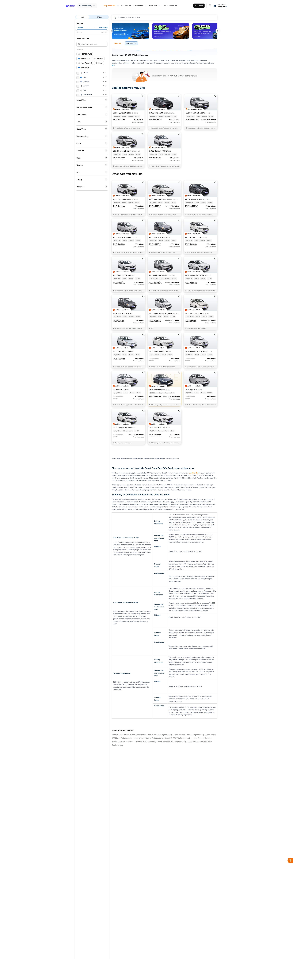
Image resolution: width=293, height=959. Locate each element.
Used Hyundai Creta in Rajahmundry (189, 734)
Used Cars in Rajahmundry (134, 458)
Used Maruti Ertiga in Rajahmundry (148, 738)
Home (113, 458)
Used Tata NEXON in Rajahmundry (171, 741)
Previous (111, 31)
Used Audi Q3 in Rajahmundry (159, 734)
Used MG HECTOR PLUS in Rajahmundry (129, 734)
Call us (200, 5)
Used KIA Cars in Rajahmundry (154, 458)
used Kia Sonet (194, 473)
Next (217, 31)
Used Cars (120, 458)
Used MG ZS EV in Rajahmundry (178, 738)
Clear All (117, 43)
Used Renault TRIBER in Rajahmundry (140, 741)
